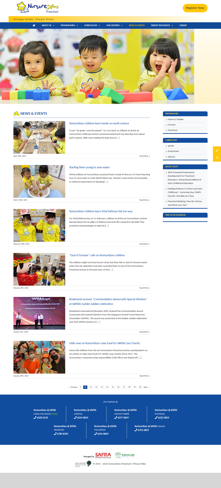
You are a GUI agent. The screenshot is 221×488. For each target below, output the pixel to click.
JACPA (171, 146)
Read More (144, 156)
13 (102, 387)
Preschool (172, 130)
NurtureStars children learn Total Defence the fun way (101, 211)
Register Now (195, 8)
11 (91, 387)
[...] (118, 138)
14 (107, 387)
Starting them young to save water (89, 167)
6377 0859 (123, 418)
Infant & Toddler (176, 119)
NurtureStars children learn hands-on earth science (99, 123)
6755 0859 (143, 430)
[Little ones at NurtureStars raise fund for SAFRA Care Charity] (39, 357)
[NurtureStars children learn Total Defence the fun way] (39, 225)
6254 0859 (82, 418)
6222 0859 (163, 418)
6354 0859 (102, 434)
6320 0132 (42, 418)
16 (118, 387)
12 (96, 387)
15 (113, 387)
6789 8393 (62, 434)
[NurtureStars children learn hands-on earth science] (39, 137)
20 (140, 387)
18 (129, 387)
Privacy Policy (139, 464)
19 (135, 387)
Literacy (171, 157)
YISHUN (150, 426)
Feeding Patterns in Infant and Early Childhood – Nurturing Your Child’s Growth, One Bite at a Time (185, 192)
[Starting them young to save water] (39, 181)
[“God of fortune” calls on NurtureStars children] (39, 269)
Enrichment (173, 151)
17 (124, 387)
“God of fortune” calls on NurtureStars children (97, 255)
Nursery (172, 125)
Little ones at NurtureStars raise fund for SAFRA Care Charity (104, 343)
